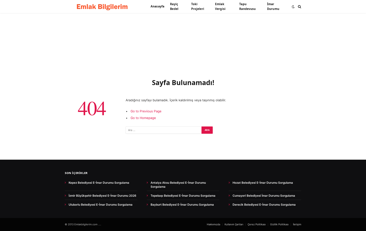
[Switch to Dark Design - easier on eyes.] (293, 6)
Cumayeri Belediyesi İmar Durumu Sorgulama (264, 195)
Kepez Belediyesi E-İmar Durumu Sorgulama (99, 182)
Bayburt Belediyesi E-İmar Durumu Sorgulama (182, 204)
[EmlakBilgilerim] (103, 6)
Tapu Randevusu (247, 6)
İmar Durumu (273, 6)
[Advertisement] (183, 50)
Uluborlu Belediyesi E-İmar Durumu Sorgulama (100, 204)
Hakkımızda (213, 224)
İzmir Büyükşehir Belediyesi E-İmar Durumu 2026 (102, 195)
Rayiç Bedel (174, 6)
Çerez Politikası (257, 224)
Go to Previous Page (146, 111)
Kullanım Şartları (234, 224)
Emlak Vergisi (220, 6)
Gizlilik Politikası (279, 224)
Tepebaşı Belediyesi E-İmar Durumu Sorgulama (183, 195)
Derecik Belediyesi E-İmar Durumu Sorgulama (264, 204)
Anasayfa (157, 6)
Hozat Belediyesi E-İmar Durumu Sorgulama (263, 182)
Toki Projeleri (197, 6)
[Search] (299, 6)
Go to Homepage (143, 118)
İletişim (297, 224)
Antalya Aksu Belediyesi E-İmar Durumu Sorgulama (178, 184)
